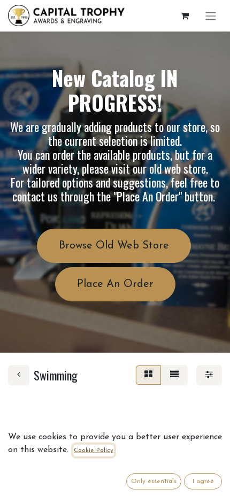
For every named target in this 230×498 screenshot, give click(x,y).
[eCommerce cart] (184, 15)
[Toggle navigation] (211, 15)
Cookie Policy (93, 450)
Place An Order (115, 284)
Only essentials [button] (154, 481)
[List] (174, 375)
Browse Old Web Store (114, 245)
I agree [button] (203, 481)
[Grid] (148, 375)
